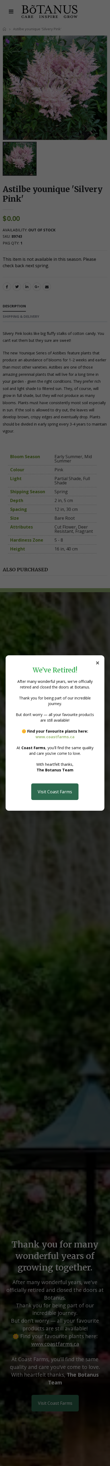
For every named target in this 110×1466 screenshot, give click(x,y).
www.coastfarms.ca (55, 736)
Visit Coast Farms (55, 792)
